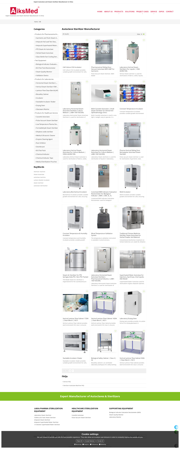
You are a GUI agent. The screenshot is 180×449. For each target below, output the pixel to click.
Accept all (100, 441)
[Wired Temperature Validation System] (104, 218)
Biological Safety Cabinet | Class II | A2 (103, 359)
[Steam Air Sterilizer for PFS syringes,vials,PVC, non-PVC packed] (75, 259)
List (141, 34)
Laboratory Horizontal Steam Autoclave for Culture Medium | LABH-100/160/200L (102, 152)
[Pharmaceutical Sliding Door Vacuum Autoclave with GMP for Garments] (104, 51)
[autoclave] (176, 427)
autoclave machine (40, 177)
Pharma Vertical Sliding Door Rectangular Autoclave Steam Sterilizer (130, 152)
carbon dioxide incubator (42, 180)
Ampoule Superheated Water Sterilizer (46, 422)
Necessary (79, 444)
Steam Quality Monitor (116, 415)
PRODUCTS (118, 11)
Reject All (79, 441)
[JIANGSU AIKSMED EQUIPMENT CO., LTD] (25, 10)
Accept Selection (89, 441)
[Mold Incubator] (132, 176)
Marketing (103, 444)
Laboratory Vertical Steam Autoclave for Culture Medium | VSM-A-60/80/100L (74, 152)
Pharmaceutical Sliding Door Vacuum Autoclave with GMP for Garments (102, 69)
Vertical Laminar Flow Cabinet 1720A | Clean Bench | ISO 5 (75, 319)
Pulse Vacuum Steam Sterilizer (81, 417)
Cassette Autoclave (78, 415)
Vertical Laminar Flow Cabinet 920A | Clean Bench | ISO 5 (132, 359)
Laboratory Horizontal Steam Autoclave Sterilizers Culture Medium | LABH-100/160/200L (73, 110)
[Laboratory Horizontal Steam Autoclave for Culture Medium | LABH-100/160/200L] (104, 134)
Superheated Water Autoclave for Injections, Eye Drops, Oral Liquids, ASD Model (132, 277)
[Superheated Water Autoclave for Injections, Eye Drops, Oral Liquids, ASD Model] (132, 259)
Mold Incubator (125, 192)
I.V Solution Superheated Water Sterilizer (47, 424)
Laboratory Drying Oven (128, 318)
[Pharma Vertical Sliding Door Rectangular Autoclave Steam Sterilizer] (132, 134)
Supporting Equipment (121, 408)
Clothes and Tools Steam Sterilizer (45, 417)
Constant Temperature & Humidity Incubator (75, 234)
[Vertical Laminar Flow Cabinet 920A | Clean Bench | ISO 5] (132, 342)
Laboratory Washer (115, 417)
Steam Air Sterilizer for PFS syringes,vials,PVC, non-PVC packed (75, 276)
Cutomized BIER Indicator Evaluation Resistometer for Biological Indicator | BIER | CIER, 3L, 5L (104, 194)
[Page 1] (64, 370)
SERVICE (153, 11)
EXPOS (161, 11)
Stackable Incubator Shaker (72, 358)
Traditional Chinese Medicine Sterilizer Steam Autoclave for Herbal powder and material (130, 235)
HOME (99, 11)
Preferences (95, 444)
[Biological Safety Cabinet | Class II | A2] (104, 342)
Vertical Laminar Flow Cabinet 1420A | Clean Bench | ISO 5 (104, 319)
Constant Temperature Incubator (131, 109)
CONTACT (169, 11)
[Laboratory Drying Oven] (132, 303)
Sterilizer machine (39, 172)
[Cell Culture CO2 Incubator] (75, 51)
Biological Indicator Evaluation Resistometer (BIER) (125, 412)
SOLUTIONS (130, 11)
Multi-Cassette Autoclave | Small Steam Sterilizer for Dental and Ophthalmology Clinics (102, 110)
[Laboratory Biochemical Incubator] (75, 176)
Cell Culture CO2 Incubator (72, 67)
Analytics (86, 444)
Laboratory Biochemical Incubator (75, 192)
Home (36, 22)
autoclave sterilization (41, 186)
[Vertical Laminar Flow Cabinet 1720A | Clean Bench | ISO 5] (75, 303)
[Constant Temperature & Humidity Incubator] (75, 218)
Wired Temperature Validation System (101, 234)
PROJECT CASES (142, 11)
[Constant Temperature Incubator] (132, 93)
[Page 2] (73, 370)
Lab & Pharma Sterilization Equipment (48, 410)
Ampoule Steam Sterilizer (42, 420)
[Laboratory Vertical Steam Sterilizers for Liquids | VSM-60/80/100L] (132, 51)
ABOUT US (108, 11)
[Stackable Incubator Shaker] (75, 342)
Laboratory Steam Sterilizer (42, 415)
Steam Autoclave (39, 174)
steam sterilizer (39, 183)
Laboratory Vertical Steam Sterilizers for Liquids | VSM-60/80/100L (130, 69)
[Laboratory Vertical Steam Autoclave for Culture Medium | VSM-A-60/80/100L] (75, 134)
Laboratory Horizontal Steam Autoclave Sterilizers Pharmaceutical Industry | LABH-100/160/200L (102, 278)
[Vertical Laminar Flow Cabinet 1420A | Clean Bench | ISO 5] (104, 303)
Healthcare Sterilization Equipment (85, 410)
